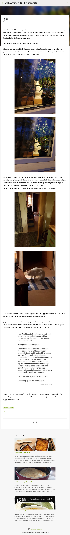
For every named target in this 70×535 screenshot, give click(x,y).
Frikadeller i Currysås (20, 511)
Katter (6, 407)
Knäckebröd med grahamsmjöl (23, 482)
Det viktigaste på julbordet (22, 452)
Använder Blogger (36, 529)
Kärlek (12, 407)
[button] (4, 24)
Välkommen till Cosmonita (21, 2)
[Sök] (40, 3)
